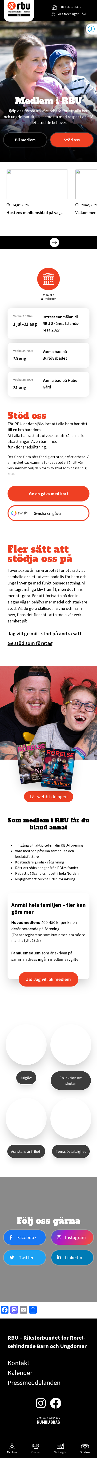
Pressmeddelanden (34, 1382)
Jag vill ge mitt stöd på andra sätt (45, 633)
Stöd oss (72, 140)
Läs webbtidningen (49, 796)
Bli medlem (25, 140)
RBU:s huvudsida (66, 8)
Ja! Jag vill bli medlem (48, 979)
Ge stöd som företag (30, 643)
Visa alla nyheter (80, 242)
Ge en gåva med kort (48, 493)
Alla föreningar (68, 14)
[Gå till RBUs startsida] (19, 9)
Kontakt (18, 1363)
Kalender (20, 1372)
